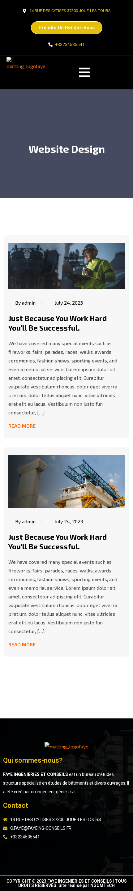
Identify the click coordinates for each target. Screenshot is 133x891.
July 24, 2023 (69, 303)
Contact (15, 805)
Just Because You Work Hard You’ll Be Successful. (57, 323)
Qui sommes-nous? (33, 760)
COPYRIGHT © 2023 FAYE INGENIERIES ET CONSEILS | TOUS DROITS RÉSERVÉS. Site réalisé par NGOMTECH (66, 883)
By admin (25, 303)
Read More (22, 426)
